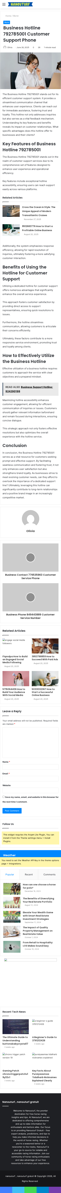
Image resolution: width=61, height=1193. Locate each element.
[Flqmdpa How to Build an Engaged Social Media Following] (16, 645)
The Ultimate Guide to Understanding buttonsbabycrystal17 (15, 1040)
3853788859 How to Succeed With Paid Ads (45, 658)
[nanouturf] (20, 4)
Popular (9, 874)
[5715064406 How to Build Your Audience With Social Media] (16, 678)
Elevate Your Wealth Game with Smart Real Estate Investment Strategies (38, 916)
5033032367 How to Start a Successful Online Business (43, 692)
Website (7, 785)
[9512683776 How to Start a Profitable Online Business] (11, 230)
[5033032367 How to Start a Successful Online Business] (45, 678)
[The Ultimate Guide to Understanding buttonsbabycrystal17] (16, 1026)
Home (8, 16)
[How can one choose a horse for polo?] (11, 889)
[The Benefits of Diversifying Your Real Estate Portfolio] (11, 903)
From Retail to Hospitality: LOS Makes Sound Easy (38, 944)
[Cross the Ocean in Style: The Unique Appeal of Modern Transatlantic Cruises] (11, 211)
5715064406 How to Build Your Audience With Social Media (14, 692)
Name (6, 762)
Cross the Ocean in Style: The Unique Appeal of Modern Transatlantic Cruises (38, 211)
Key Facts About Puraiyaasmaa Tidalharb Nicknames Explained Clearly (44, 1075)
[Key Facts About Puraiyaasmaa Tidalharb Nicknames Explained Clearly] (45, 1060)
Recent (29, 874)
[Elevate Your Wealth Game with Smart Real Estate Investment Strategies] (11, 917)
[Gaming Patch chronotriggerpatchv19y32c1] (16, 1060)
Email (6, 773)
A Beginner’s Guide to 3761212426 (44, 1039)
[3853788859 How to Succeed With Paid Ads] (45, 645)
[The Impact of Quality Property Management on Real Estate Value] (11, 932)
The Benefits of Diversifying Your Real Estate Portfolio (38, 900)
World (15, 16)
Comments (49, 874)
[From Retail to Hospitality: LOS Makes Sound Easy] (11, 947)
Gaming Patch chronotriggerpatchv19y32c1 (15, 1074)
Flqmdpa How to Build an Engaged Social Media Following (15, 659)
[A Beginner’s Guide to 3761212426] (45, 1026)
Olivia (9, 47)
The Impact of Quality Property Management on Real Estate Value (38, 931)
